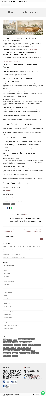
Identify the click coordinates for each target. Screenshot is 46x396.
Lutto (4, 346)
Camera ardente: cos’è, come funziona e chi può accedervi (13, 230)
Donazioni (16, 340)
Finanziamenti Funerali (25, 341)
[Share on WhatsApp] (12, 208)
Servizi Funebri (19, 201)
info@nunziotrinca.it (10, 190)
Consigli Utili (7, 341)
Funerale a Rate (7, 289)
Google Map (31, 376)
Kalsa (39, 343)
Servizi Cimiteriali (7, 318)
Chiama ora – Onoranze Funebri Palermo (11, 197)
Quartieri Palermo (7, 308)
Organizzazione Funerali (12, 349)
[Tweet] (10, 208)
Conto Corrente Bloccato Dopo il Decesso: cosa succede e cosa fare (18, 249)
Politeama (33, 349)
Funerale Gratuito (17, 343)
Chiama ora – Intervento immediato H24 (11, 61)
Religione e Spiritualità (8, 310)
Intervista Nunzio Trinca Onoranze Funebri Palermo (14, 257)
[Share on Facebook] (8, 208)
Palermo (12, 203)
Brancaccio (15, 338)
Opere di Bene (7, 300)
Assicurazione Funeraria (9, 265)
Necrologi (6, 297)
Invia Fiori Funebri (32, 343)
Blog (33, 393)
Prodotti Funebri (7, 305)
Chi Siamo (6, 270)
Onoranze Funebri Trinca (9, 201)
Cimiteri (32, 338)
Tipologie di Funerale (8, 327)
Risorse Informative (8, 316)
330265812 (12, 1)
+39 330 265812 (33, 49)
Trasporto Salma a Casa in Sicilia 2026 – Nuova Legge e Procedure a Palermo (33, 230)
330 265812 (36, 374)
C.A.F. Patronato (7, 267)
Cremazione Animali (8, 278)
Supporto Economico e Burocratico (11, 324)
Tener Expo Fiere (34, 351)
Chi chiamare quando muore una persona (12, 251)
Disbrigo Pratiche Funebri (9, 281)
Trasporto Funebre (8, 329)
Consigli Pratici (7, 273)
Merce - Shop (12, 346)
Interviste (25, 343)
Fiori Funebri (6, 286)
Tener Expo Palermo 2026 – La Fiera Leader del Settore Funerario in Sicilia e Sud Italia (22, 246)
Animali (4, 338)
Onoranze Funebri (6, 203)
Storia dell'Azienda (24, 351)
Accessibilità (37, 393)
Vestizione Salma (14, 354)
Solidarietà (15, 351)
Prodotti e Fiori (7, 302)
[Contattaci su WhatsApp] (43, 393)
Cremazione (6, 276)
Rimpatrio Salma (7, 313)
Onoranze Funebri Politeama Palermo (12, 254)
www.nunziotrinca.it (35, 375)
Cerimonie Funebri (23, 338)
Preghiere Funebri (7, 351)
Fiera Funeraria (7, 284)
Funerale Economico (8, 292)
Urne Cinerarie (7, 354)
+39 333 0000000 (24, 139)
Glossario (6, 294)
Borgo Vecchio (10, 338)
